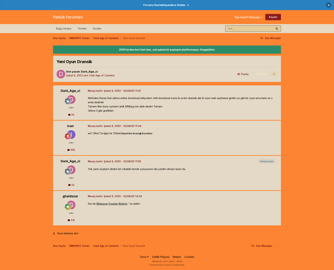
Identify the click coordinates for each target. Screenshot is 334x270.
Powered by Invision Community (167, 264)
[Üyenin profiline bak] (61, 74)
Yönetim (82, 28)
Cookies (189, 256)
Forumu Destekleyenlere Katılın (164, 5)
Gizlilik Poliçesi (160, 256)
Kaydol (273, 17)
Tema (143, 256)
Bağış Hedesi (63, 28)
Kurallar (97, 28)
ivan (70, 126)
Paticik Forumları (68, 17)
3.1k (72, 220)
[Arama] (277, 29)
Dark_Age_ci (89, 71)
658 (72, 149)
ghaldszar (70, 196)
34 (72, 114)
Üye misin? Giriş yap (248, 17)
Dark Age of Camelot (101, 75)
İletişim (177, 256)
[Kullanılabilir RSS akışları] (277, 245)
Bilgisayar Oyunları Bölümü (111, 203)
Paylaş (244, 74)
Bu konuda (262, 28)
